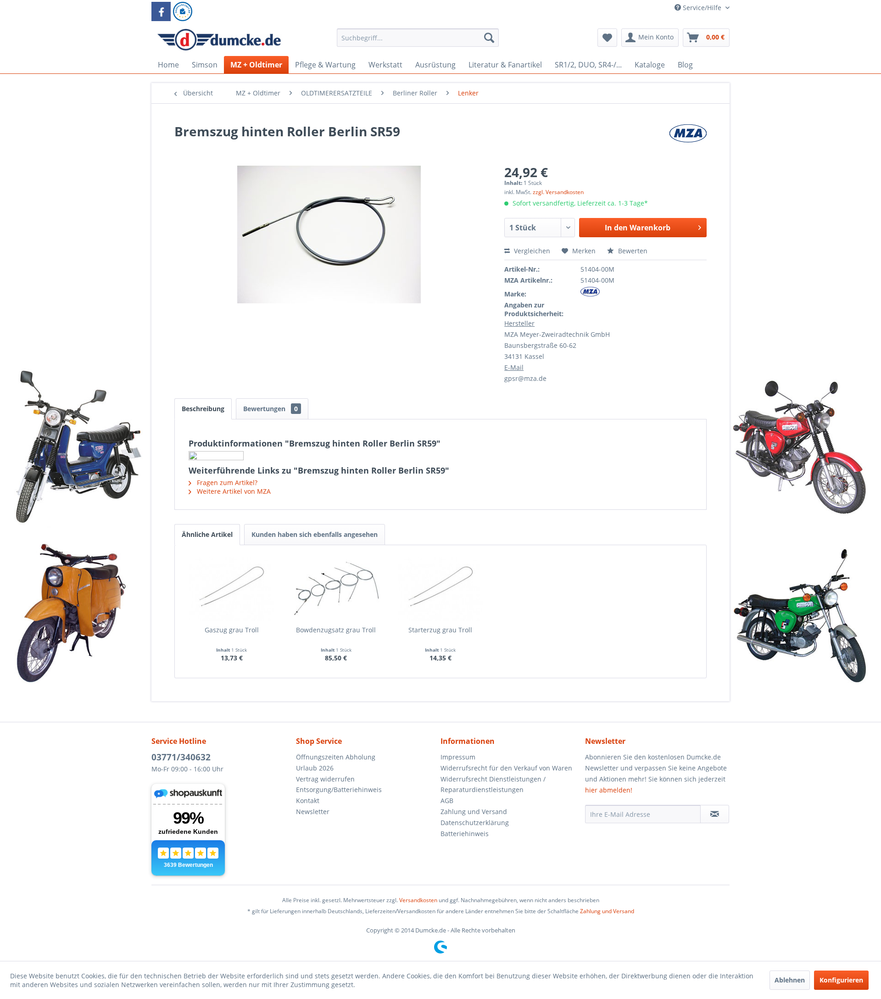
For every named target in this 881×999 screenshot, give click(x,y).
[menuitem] (418, 42)
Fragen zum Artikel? (226, 482)
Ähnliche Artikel (207, 534)
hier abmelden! (608, 790)
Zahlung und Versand (473, 811)
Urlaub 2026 (315, 768)
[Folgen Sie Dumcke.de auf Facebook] (161, 11)
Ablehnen (790, 980)
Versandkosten (418, 900)
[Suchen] (489, 37)
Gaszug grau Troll (232, 629)
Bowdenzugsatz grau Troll (336, 629)
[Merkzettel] (607, 37)
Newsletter (312, 811)
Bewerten (631, 250)
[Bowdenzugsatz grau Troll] (336, 589)
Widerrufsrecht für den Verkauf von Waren (506, 768)
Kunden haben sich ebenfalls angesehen (314, 534)
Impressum (457, 757)
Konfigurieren (841, 980)
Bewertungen (270, 408)
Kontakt (307, 800)
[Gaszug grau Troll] (231, 589)
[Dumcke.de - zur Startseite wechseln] (219, 39)
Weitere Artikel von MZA (233, 491)
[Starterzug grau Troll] (440, 589)
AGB (446, 800)
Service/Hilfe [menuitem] (702, 7)
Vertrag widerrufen (325, 779)
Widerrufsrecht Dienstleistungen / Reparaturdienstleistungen (493, 784)
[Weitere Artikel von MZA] (688, 140)
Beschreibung (203, 408)
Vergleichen (531, 250)
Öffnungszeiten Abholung (335, 757)
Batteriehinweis (464, 833)
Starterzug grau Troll (440, 629)
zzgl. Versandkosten (558, 192)
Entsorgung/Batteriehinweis (339, 789)
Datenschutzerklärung (474, 822)
